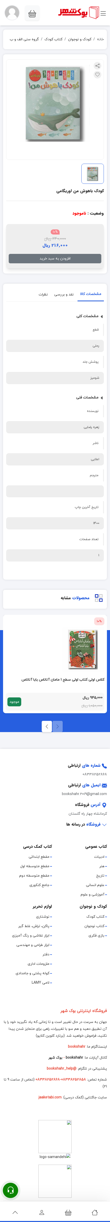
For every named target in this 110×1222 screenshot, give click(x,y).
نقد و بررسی (64, 294)
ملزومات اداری (38, 963)
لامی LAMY (40, 982)
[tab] (91, 295)
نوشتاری (42, 916)
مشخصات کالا (90, 294)
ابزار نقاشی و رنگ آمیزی (30, 935)
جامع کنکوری (39, 885)
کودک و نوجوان (79, 39)
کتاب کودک (53, 39)
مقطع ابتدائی (39, 856)
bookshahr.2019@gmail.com (84, 794)
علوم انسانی (95, 885)
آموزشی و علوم (92, 894)
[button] (12, 13)
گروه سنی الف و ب (24, 39)
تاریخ (100, 875)
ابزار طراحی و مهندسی (32, 945)
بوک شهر (55, 1057)
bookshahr (74, 1057)
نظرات (43, 294)
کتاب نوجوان (94, 926)
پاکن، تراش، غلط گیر (33, 926)
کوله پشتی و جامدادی (32, 973)
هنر (101, 866)
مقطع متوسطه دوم (34, 875)
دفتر (45, 954)
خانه (100, 39)
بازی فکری (96, 935)
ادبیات (99, 856)
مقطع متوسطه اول (34, 866)
